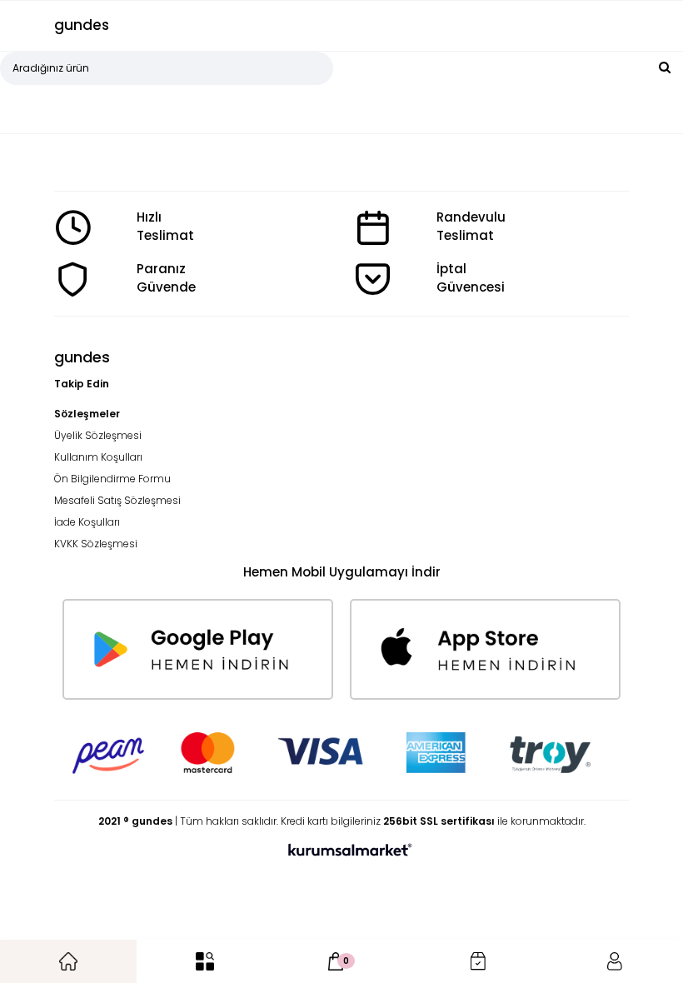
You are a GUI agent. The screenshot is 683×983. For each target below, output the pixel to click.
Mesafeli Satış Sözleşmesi (117, 500)
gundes (81, 25)
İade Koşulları (87, 522)
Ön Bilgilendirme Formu (112, 479)
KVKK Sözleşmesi (95, 543)
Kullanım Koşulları (98, 457)
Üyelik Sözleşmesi (98, 435)
